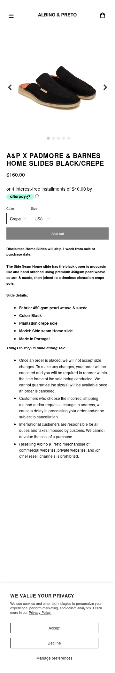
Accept (54, 627)
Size (34, 208)
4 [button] (63, 138)
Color (10, 208)
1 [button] (48, 138)
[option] (57, 87)
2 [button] (53, 138)
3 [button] (58, 138)
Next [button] (105, 87)
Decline (54, 642)
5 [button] (68, 138)
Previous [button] (9, 87)
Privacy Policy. (40, 612)
